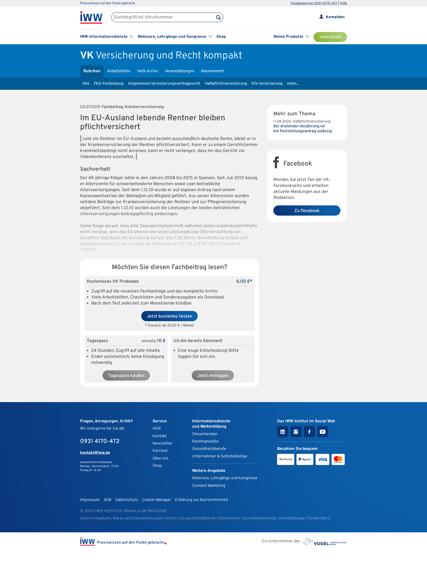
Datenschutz (126, 500)
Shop (221, 36)
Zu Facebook (307, 211)
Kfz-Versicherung (267, 83)
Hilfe (343, 3)
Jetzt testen (330, 37)
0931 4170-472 (100, 441)
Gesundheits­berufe (209, 448)
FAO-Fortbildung (108, 83)
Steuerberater (205, 434)
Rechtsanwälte (205, 441)
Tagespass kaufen (126, 376)
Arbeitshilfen (119, 71)
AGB (107, 500)
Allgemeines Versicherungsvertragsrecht (164, 83)
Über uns (160, 458)
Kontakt (160, 436)
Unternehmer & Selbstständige (219, 456)
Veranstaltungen (179, 71)
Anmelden (335, 17)
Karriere (160, 450)
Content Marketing (208, 485)
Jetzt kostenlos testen (169, 316)
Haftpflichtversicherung (226, 83)
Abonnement (212, 71)
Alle (85, 83)
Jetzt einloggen (212, 376)
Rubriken (92, 71)
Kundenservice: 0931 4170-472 (314, 3)
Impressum (90, 500)
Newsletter (163, 443)
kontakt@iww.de (95, 452)
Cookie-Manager (156, 500)
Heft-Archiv (147, 71)
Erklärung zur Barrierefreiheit (201, 500)
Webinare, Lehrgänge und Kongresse (224, 478)
